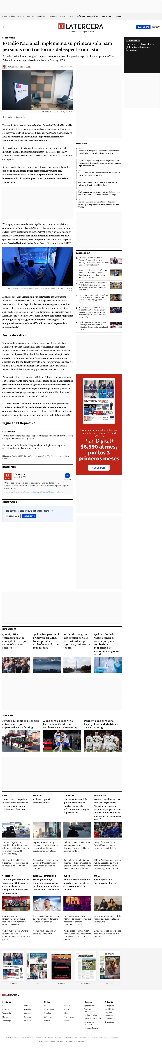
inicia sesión (12, 516)
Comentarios (20, 117)
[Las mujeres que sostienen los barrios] (108, 903)
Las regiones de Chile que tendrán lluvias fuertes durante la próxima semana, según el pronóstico (76, 806)
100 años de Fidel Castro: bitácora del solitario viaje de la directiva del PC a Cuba (97, 184)
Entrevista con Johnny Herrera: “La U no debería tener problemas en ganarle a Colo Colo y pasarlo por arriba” (93, 298)
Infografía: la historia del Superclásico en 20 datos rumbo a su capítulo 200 (105, 845)
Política (12, 16)
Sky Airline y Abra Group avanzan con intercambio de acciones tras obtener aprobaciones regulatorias (45, 846)
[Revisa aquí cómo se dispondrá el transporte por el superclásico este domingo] (21, 741)
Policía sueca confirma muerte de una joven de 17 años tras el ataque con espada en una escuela (77, 935)
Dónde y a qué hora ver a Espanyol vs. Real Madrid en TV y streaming (101, 724)
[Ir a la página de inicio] (81, 27)
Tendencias (68, 795)
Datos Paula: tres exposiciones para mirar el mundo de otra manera (107, 933)
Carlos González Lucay (21, 66)
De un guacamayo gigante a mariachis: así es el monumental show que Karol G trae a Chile (46, 885)
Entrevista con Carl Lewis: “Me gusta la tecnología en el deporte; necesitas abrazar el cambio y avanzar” (33, 447)
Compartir (8, 117)
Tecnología (41, 16)
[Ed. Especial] (85, 980)
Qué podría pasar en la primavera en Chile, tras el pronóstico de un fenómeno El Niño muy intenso (46, 641)
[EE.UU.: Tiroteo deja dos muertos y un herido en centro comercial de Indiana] (77, 903)
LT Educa (117, 16)
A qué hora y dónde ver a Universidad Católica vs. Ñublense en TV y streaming (60, 724)
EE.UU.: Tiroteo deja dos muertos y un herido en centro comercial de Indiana (99, 174)
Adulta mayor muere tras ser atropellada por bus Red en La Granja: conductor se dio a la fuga (99, 193)
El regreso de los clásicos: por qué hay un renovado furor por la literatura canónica (46, 919)
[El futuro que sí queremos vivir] (47, 830)
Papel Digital (105, 16)
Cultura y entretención (44, 876)
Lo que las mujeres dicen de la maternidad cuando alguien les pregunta (107, 919)
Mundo (62, 16)
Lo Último (80, 16)
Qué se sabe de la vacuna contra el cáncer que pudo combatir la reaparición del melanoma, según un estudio (107, 644)
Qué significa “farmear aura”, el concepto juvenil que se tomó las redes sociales (14, 641)
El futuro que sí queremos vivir (41, 801)
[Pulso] (37, 980)
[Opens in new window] (61, 980)
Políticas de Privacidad (47, 492)
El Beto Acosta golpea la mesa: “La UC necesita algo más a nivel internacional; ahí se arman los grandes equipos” (107, 864)
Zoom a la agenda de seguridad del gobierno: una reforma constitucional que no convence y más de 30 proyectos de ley (99, 163)
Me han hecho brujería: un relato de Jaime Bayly (44, 932)
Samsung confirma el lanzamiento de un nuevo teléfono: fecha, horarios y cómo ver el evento (13, 920)
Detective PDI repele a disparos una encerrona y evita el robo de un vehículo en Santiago (98, 152)
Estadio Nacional (57, 456)
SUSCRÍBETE (99, 467)
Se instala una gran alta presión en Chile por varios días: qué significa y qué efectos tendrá (76, 641)
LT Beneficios (92, 16)
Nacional (20, 16)
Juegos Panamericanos (33, 456)
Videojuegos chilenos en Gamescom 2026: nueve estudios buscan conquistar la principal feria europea (15, 886)
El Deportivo (52, 16)
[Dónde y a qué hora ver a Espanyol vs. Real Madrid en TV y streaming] (103, 741)
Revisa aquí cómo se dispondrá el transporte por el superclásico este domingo (20, 724)
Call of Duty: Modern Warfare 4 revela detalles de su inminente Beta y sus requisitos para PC (16, 935)
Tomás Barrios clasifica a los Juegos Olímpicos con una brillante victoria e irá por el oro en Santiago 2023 (37, 437)
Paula (97, 876)
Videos (70, 16)
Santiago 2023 (17, 456)
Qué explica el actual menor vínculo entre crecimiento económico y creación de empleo (45, 864)
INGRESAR (156, 27)
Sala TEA (46, 456)
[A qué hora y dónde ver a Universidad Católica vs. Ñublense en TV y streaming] (62, 741)
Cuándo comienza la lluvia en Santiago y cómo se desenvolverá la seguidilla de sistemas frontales (76, 846)
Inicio (4, 16)
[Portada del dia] (99, 422)
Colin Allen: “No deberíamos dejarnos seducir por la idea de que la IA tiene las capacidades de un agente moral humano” (77, 864)
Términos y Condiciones (31, 492)
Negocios (30, 16)
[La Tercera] (13, 980)
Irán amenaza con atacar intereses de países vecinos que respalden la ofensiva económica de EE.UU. (98, 204)
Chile (4, 795)
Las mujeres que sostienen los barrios (105, 881)
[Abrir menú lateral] (4, 27)
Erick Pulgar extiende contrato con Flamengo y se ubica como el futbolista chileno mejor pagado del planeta (93, 326)
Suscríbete (29, 516)
